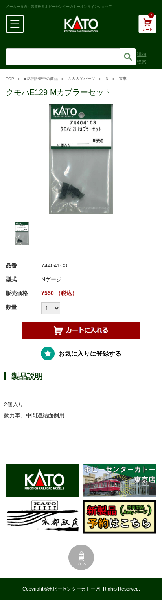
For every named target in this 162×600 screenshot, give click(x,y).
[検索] (128, 56)
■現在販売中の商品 (41, 78)
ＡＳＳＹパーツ (81, 78)
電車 (123, 78)
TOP (10, 78)
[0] (147, 28)
